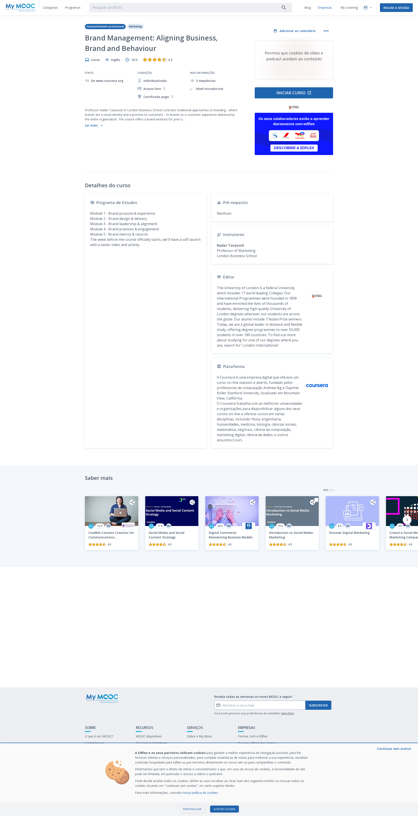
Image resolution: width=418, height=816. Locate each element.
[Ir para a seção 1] (325, 490)
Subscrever (318, 705)
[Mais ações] (326, 31)
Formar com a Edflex (253, 736)
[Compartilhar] (132, 502)
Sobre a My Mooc (199, 736)
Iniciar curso (290, 92)
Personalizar (192, 809)
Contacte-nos (94, 743)
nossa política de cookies (200, 793)
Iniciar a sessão (396, 8)
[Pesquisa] (284, 7)
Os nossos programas (151, 743)
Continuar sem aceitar (394, 749)
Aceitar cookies (224, 809)
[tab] (50, 7)
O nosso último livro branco (257, 743)
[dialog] (209, 780)
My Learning (349, 7)
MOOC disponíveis (149, 736)
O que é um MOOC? (99, 736)
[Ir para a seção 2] (331, 490)
